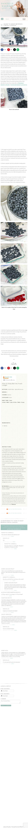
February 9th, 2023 (6, 624)
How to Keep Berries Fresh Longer (13, 24)
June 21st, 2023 (7, 663)
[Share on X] (14, 49)
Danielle (6, 538)
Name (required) (5, 688)
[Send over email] (17, 49)
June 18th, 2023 (5, 658)
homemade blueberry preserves (19, 84)
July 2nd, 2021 (6, 612)
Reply (12, 536)
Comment (3, 698)
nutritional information (14, 529)
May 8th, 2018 (4, 595)
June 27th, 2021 (5, 606)
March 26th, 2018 (7, 541)
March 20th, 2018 (5, 536)
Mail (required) (5, 693)
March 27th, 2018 (8, 590)
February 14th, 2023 (8, 630)
